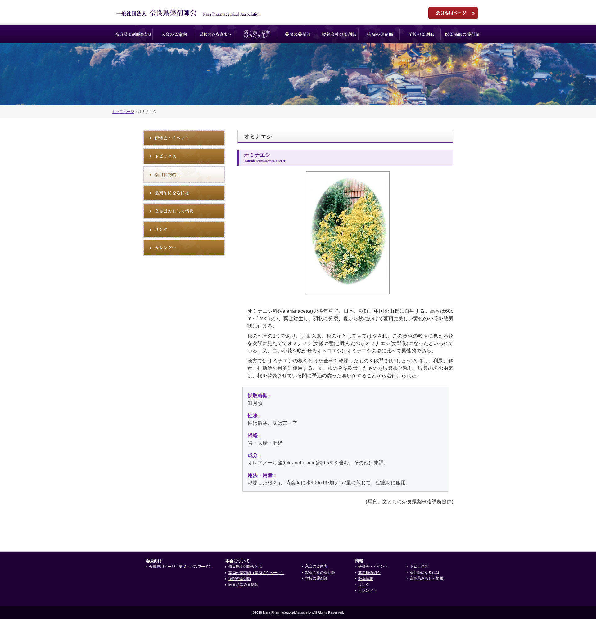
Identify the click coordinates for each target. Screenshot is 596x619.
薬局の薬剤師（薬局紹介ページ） (256, 573)
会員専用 (453, 13)
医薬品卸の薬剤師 (462, 34)
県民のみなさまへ (215, 34)
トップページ (123, 112)
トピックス (184, 156)
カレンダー (367, 590)
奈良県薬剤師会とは (133, 34)
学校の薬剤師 (421, 34)
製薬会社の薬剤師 (339, 34)
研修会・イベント (184, 138)
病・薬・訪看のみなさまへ (256, 34)
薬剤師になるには (184, 193)
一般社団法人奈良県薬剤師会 (188, 12)
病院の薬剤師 (380, 34)
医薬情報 (365, 578)
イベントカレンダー (184, 248)
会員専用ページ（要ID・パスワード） (180, 566)
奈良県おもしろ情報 (184, 211)
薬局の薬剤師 (297, 34)
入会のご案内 (174, 34)
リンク (184, 229)
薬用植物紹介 (184, 174)
